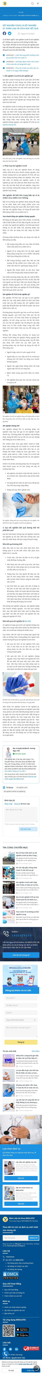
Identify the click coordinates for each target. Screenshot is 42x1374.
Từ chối (11, 1370)
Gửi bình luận (26, 829)
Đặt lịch (21, 1178)
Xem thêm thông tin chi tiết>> (15, 771)
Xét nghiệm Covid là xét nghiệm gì (14, 791)
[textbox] (21, 1020)
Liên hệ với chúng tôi (21, 955)
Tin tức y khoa (13, 15)
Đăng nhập (9, 804)
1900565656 (10, 1257)
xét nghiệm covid (21, 787)
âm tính (28, 621)
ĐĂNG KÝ (33, 1238)
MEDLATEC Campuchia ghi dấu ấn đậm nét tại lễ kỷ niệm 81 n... (27, 1058)
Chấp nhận (31, 1370)
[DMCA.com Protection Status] (11, 1275)
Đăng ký (17, 804)
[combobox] (21, 1020)
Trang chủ (5, 15)
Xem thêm (35, 1051)
